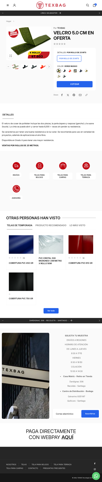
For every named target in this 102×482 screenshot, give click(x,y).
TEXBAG (59, 28)
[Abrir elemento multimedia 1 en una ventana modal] (28, 43)
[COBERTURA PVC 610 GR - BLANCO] (77, 258)
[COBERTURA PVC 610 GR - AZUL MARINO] (69, 258)
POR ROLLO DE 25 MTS (69, 58)
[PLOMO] (64, 76)
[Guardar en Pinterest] (74, 95)
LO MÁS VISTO (77, 225)
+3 (24, 258)
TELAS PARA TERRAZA (86, 176)
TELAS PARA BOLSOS (39, 176)
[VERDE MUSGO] (59, 71)
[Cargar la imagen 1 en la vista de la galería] (15, 66)
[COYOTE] (86, 71)
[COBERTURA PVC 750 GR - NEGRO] (9, 294)
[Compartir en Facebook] (62, 95)
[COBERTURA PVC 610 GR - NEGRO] (80, 258)
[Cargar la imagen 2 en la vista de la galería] (24, 66)
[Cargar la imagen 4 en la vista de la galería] (42, 66)
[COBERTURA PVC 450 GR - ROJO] (18, 258)
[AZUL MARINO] (81, 71)
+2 (83, 258)
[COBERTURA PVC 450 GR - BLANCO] (12, 258)
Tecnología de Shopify (89, 478)
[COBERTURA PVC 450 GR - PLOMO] (20, 258)
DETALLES (8, 114)
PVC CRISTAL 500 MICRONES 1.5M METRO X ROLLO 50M (50, 261)
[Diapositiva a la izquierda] (3, 13)
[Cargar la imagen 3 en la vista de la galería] (33, 66)
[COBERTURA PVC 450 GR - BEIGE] (15, 258)
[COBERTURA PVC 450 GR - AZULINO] (9, 258)
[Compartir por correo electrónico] (80, 95)
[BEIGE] (59, 76)
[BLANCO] (75, 71)
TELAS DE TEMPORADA (19, 225)
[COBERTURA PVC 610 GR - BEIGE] (75, 258)
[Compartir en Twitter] (68, 95)
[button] (7, 5)
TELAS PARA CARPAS (62, 176)
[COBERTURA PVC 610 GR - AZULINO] (72, 258)
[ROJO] (70, 71)
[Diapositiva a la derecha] (99, 13)
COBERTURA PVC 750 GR (21, 298)
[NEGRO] (64, 71)
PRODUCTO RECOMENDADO (50, 225)
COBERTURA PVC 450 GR (21, 263)
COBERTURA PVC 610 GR (80, 263)
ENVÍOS (16, 175)
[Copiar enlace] (86, 95)
